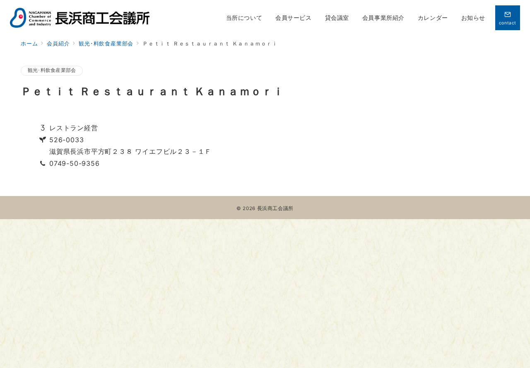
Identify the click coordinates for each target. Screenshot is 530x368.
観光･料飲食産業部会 (52, 70)
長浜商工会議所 (275, 208)
